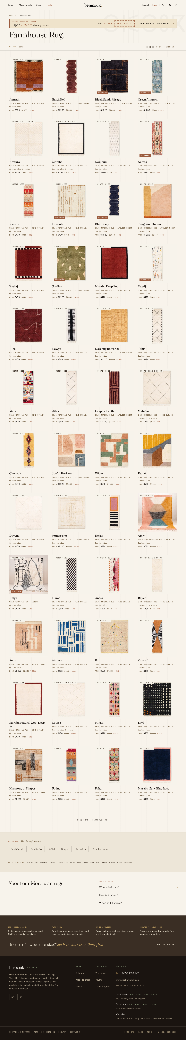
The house (100, 973)
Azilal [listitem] (51, 849)
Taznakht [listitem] (81, 849)
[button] (163, 5)
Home (11, 16)
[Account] (170, 5)
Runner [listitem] (112, 862)
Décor (79, 986)
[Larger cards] (147, 47)
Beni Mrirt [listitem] (36, 849)
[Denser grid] (150, 47)
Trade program (102, 986)
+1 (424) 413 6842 (129, 973)
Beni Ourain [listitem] (17, 849)
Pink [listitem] (92, 862)
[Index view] (153, 47)
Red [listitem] (97, 862)
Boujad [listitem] (65, 849)
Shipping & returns (20, 1032)
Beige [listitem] (73, 862)
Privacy (62, 1032)
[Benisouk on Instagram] (12, 997)
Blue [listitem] (79, 862)
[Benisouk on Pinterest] (20, 997)
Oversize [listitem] (128, 862)
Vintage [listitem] (43, 862)
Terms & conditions (44, 1032)
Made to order (83, 980)
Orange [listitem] (104, 862)
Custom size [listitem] (62, 862)
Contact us (76, 1032)
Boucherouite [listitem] (100, 849)
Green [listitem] (85, 862)
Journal (99, 980)
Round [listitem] (119, 862)
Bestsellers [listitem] (32, 862)
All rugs (80, 973)
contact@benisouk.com (128, 980)
